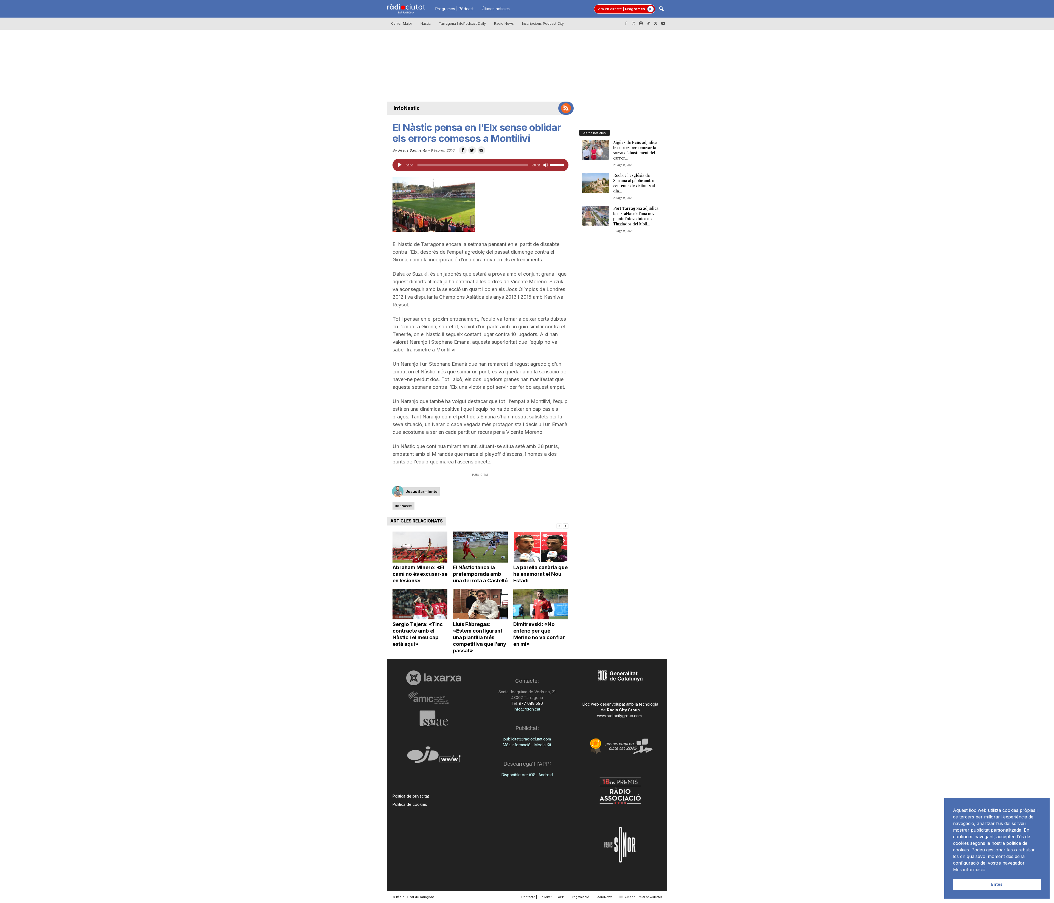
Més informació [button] (969, 869)
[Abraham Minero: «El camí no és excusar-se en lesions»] (420, 547)
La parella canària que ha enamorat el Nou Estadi (540, 574)
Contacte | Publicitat (536, 897)
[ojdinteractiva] (434, 757)
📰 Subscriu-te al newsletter (640, 897)
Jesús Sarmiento (412, 150)
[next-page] (565, 526)
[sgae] (434, 718)
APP (561, 897)
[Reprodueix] (399, 165)
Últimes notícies (496, 8)
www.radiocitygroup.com (619, 715)
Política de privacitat (411, 796)
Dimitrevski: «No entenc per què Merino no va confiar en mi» (539, 634)
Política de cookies (410, 804)
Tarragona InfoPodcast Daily (462, 23)
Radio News (504, 23)
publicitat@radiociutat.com (527, 739)
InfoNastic (407, 108)
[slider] (558, 164)
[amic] (434, 697)
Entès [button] (997, 884)
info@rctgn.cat (527, 709)
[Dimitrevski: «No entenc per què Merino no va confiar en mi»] (540, 604)
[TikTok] (648, 23)
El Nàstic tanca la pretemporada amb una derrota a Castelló (480, 574)
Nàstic (426, 23)
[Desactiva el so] (546, 165)
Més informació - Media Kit (527, 744)
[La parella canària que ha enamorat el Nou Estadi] (540, 547)
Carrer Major (401, 23)
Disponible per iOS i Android (527, 774)
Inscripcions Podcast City (543, 23)
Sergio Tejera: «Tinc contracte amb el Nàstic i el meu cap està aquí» (418, 634)
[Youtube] (663, 23)
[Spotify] (641, 23)
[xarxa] (434, 677)
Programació (579, 897)
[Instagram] (633, 23)
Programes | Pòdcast (454, 8)
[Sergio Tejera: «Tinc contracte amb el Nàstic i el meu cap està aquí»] (420, 604)
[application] (480, 165)
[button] (661, 9)
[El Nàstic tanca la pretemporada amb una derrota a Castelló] (480, 547)
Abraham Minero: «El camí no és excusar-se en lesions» (420, 574)
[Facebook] (626, 23)
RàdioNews (604, 897)
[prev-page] (559, 526)
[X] (655, 23)
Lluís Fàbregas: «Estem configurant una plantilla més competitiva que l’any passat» (479, 637)
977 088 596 (530, 703)
